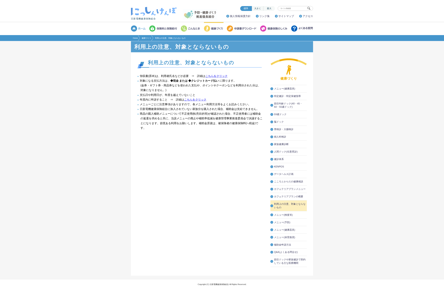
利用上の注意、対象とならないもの (290, 206)
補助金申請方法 (282, 244)
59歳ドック (280, 114)
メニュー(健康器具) (284, 88)
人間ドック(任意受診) (286, 151)
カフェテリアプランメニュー (290, 189)
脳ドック (279, 121)
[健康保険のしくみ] (274, 28)
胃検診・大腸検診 (283, 129)
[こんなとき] (190, 28)
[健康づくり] (213, 28)
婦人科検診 (280, 136)
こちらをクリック (216, 76)
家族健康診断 (281, 144)
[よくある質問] (301, 28)
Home (135, 38)
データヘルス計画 (283, 174)
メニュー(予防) (282, 222)
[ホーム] (139, 28)
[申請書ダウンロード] (242, 28)
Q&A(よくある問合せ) (286, 252)
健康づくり (146, 38)
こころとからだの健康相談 (288, 181)
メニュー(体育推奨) (284, 237)
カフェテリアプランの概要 (288, 196)
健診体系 (279, 159)
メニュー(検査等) (283, 214)
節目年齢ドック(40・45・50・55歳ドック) (288, 105)
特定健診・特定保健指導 (287, 96)
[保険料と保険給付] (163, 28)
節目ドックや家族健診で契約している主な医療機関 (290, 261)
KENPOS (279, 166)
